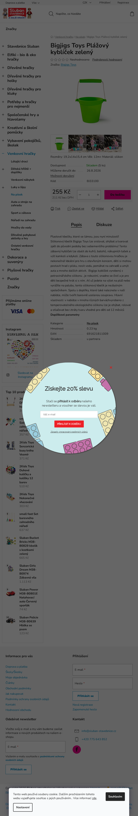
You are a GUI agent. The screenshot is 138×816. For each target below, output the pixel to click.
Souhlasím (115, 797)
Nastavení (22, 807)
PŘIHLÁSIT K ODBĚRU (69, 424)
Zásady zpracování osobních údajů (69, 431)
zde (94, 798)
